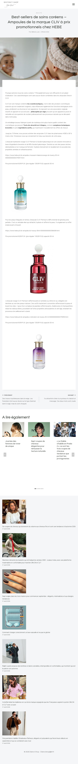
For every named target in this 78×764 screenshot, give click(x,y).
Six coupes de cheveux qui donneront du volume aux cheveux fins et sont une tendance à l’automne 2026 (39, 526)
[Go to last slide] (5, 455)
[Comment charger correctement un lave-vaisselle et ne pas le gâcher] (39, 618)
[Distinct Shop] (11, 4)
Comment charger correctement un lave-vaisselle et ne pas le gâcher (26, 632)
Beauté (39, 13)
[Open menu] (73, 4)
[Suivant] (73, 455)
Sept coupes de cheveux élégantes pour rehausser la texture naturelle (38, 446)
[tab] (35, 488)
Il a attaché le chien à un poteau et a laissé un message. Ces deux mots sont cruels (60, 398)
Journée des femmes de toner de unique (12, 443)
